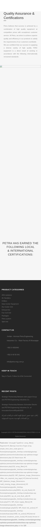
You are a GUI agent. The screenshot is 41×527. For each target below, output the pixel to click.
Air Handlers (6, 298)
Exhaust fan (6, 310)
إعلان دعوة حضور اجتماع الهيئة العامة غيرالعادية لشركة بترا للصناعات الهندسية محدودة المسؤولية (20, 416)
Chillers (4, 301)
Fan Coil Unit (6, 313)
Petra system (6, 319)
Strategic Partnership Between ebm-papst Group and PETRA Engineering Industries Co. (19, 398)
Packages (5, 316)
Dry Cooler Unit (7, 307)
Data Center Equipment (10, 304)
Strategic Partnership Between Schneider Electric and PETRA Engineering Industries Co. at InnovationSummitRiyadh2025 (19, 407)
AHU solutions (7, 295)
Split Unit (5, 322)
